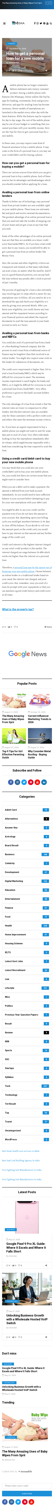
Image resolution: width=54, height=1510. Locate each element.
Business (11, 1229)
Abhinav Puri (14, 62)
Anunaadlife (26, 1471)
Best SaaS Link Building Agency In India (21, 1160)
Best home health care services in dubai (20, 1151)
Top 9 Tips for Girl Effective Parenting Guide (19, 3)
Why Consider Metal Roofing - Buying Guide (39, 754)
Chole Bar (13, 1256)
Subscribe (27, 1494)
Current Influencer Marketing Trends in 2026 (39, 719)
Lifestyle (11, 1437)
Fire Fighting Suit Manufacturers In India (21, 1170)
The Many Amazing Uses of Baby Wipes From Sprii (13, 719)
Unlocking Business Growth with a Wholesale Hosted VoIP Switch (27, 1319)
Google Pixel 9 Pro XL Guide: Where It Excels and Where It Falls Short (26, 1247)
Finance (11, 43)
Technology (12, 1301)
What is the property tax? (18, 609)
